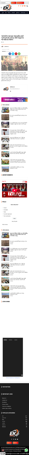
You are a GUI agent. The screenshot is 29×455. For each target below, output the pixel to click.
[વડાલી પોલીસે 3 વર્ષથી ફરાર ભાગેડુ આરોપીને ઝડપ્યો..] (5, 169)
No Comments (7, 216)
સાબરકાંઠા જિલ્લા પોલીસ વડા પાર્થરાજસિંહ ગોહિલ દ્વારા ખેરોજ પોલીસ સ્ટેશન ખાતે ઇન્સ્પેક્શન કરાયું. (19, 109)
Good (5, 207)
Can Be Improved (8, 214)
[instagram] (10, 91)
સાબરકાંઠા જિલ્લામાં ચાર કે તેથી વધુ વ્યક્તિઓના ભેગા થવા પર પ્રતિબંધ (17, 138)
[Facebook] (19, 6)
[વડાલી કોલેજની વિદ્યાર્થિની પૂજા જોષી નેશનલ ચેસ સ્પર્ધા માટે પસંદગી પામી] (5, 154)
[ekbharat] (2, 46)
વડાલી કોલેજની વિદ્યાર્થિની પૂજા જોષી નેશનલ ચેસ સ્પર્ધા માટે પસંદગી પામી (18, 153)
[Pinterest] (16, 53)
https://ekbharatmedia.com (15, 88)
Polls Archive (5, 224)
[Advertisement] (14, 23)
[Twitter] (23, 6)
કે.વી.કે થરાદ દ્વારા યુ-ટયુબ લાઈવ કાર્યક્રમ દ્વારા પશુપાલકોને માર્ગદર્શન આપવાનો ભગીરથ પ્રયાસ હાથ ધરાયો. (18, 161)
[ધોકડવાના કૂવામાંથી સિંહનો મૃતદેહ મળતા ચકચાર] (5, 117)
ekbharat (7, 46)
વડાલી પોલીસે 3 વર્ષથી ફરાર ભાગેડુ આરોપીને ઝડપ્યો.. (17, 167)
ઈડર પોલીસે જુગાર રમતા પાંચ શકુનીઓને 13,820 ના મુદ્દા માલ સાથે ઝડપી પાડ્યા (18, 123)
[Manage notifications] (3, 450)
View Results (14, 221)
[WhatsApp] (19, 53)
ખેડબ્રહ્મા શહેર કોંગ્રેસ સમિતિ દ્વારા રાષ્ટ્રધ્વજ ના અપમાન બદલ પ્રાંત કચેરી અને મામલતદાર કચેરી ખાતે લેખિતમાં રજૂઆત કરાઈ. (18, 131)
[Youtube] (25, 6)
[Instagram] (21, 6)
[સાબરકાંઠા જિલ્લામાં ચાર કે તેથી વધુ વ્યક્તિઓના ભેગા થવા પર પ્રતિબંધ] (5, 139)
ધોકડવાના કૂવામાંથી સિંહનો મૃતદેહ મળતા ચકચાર (18, 116)
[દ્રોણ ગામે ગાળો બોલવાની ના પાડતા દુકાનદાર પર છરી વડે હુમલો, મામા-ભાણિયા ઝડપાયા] (5, 147)
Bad (5, 212)
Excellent (6, 209)
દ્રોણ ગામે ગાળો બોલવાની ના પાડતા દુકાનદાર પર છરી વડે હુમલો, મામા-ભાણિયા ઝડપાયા (18, 146)
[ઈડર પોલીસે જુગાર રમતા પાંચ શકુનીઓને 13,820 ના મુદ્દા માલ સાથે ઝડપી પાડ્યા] (5, 125)
